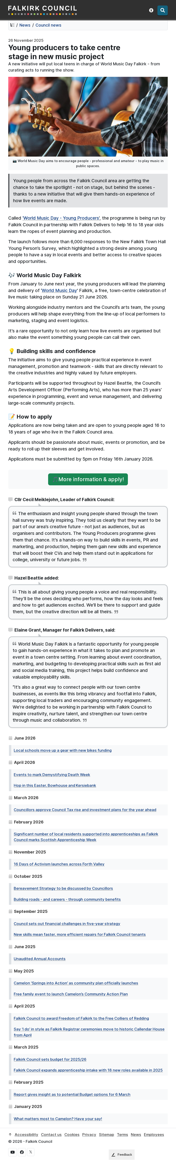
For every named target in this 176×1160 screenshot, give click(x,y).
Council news (48, 25)
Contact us (51, 1134)
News (24, 25)
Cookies (72, 1134)
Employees (154, 1134)
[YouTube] (12, 1152)
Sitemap (106, 1134)
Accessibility (26, 1134)
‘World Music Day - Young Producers (60, 218)
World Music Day (59, 290)
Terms (122, 1134)
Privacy (89, 1134)
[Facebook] (22, 1152)
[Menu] (162, 10)
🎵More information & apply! (88, 479)
